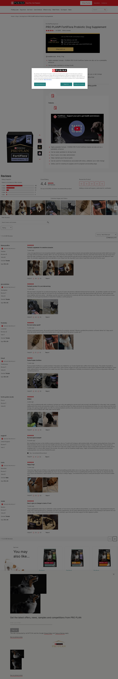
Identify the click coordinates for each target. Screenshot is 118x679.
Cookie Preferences (40, 84)
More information (48, 79)
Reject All (66, 84)
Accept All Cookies (79, 84)
